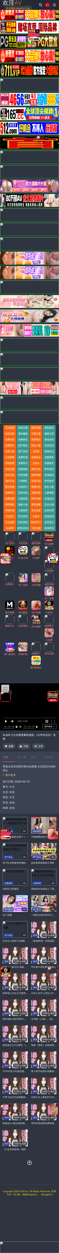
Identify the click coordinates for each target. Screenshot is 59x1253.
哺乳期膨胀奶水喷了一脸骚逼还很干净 (22, 836)
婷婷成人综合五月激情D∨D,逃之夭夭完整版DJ (26, 993)
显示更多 (10, 775)
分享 (40, 746)
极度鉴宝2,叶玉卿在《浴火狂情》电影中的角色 (26, 1045)
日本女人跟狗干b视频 (14, 940)
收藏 (11, 746)
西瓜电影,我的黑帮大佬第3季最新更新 (22, 1018)
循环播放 (48, 726)
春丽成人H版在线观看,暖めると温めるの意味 (26, 1123)
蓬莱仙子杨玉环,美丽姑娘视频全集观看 (22, 966)
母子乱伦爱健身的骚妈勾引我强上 (20, 862)
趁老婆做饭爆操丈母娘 (42, 862)
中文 (12, 797)
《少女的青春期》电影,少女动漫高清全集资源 (26, 1149)
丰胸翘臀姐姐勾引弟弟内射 (45, 836)
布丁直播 (7, 914)
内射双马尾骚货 (11, 888)
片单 (25, 746)
